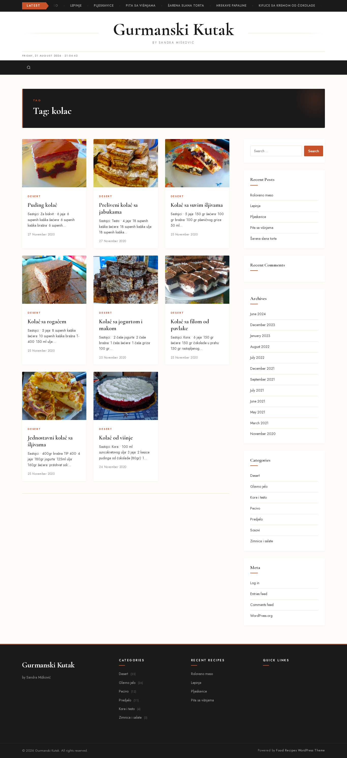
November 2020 (263, 433)
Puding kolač (42, 205)
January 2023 (260, 335)
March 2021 (259, 423)
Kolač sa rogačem (47, 321)
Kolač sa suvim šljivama (197, 205)
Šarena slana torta (184, 6)
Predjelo (256, 519)
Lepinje (74, 6)
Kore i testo (258, 497)
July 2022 (257, 357)
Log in (254, 582)
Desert (34, 196)
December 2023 (262, 324)
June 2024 (258, 313)
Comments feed (262, 604)
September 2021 (262, 379)
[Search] (28, 67)
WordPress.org (261, 615)
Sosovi (255, 530)
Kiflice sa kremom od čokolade (285, 6)
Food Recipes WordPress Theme (300, 750)
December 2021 (262, 368)
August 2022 (260, 346)
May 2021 (257, 412)
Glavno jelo (258, 486)
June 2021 (257, 401)
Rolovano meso (261, 195)
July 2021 (257, 390)
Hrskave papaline (229, 6)
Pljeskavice (102, 6)
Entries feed (258, 593)
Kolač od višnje (116, 437)
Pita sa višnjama (139, 6)
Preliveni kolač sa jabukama (118, 208)
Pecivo (255, 508)
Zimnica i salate (261, 541)
